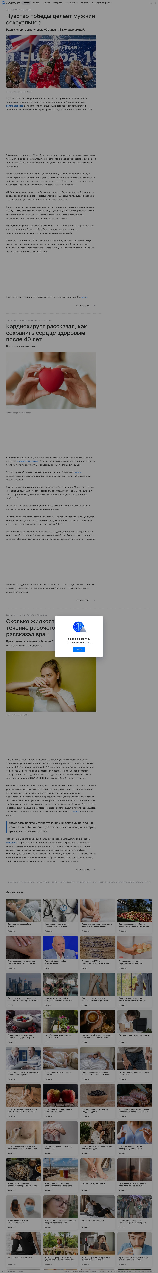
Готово (79, 649)
